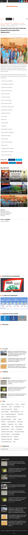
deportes (16, 409)
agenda (3, 404)
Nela (14, 441)
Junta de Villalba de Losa (6, 441)
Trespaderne (10, 424)
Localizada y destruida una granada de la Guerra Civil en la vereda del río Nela (17, 394)
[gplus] (26, 1)
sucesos (17, 404)
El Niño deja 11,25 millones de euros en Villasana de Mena (13, 178)
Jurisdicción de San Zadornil (7, 431)
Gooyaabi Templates (22, 530)
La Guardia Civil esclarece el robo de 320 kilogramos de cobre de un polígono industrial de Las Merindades (17, 389)
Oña (22, 411)
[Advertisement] (14, 258)
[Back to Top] (14, 533)
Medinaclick (16, 23)
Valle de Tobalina (4, 411)
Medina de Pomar (8, 23)
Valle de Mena (4, 406)
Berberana (16, 436)
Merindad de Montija (5, 426)
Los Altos (12, 429)
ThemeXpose (8, 530)
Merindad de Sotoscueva (11, 416)
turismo (19, 419)
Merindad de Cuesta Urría (6, 439)
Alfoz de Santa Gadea (19, 431)
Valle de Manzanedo (19, 426)
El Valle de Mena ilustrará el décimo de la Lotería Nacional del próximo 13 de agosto (14, 191)
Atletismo (3, 421)
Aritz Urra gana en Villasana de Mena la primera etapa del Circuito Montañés (17, 485)
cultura (10, 406)
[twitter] (22, 1)
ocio (23, 406)
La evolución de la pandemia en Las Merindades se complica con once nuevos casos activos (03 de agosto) (17, 366)
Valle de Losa (20, 414)
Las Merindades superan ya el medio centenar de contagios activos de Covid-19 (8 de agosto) (17, 360)
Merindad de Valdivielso (6, 419)
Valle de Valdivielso (16, 434)
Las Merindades (17, 406)
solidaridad (3, 424)
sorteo (7, 24)
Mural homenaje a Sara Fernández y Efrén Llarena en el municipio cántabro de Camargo (17, 382)
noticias (22, 23)
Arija (12, 426)
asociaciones (20, 421)
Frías (16, 424)
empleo (14, 419)
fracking (20, 424)
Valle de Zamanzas (11, 421)
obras (2, 414)
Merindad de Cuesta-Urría (6, 436)
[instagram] (24, 1)
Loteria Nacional (5, 184)
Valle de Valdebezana (14, 411)
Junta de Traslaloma (5, 434)
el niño (3, 171)
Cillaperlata (16, 439)
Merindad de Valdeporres (11, 414)
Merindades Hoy (12, 6)
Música (2, 416)
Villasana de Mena (5, 429)
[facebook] (19, 1)
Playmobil (3, 24)
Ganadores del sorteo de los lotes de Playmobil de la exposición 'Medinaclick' (13, 203)
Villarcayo (23, 404)
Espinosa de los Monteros (6, 409)
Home (2, 19)
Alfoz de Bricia (19, 429)
